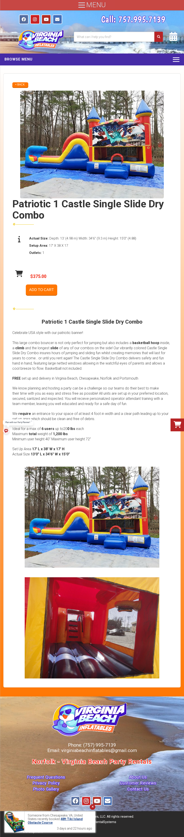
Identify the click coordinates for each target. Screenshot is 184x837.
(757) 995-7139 (99, 745)
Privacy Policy (46, 783)
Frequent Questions (46, 777)
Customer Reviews (138, 783)
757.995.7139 (141, 19)
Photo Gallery (46, 789)
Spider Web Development (38, 830)
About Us (138, 777)
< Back (20, 84)
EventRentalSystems (101, 822)
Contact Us (138, 789)
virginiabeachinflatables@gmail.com (99, 750)
